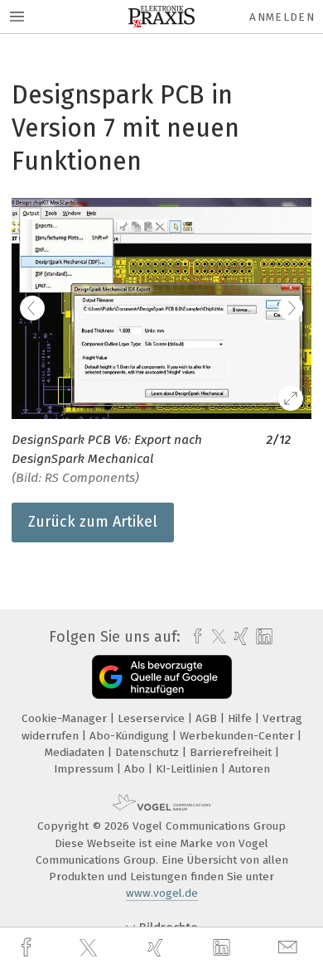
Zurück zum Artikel (92, 522)
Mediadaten (76, 752)
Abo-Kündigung (130, 736)
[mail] (289, 948)
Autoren (249, 769)
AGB (207, 718)
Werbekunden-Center (238, 736)
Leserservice (153, 718)
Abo (136, 769)
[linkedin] (223, 948)
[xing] (157, 947)
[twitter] (90, 948)
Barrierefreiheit (232, 752)
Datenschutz (148, 752)
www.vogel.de (162, 893)
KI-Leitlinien (188, 769)
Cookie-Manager (66, 718)
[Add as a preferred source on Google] (162, 677)
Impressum (85, 769)
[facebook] (28, 948)
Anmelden (282, 17)
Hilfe (241, 718)
